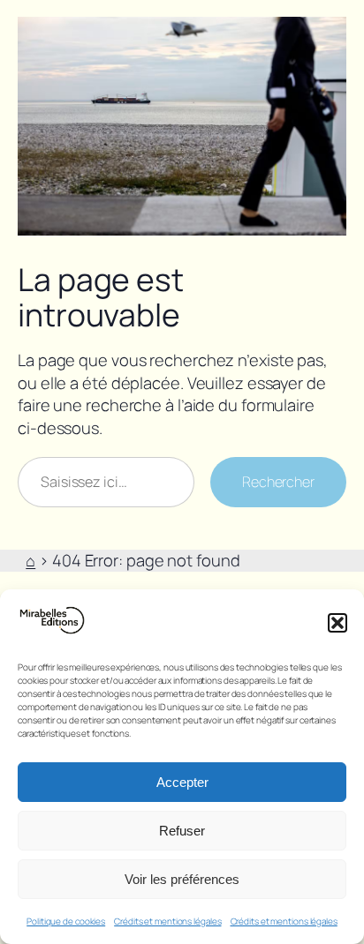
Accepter (182, 782)
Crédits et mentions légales (167, 921)
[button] (337, 623)
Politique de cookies (66, 921)
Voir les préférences (182, 879)
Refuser (182, 830)
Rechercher (278, 481)
